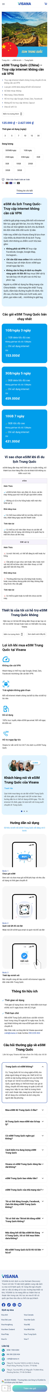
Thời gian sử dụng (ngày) (14, 129)
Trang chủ (6, 60)
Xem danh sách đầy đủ (36, 634)
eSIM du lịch (16, 60)
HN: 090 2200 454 (13, 1354)
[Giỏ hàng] (45, 3)
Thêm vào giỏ (29, 1388)
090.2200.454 (34, 1033)
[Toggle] (43, 1066)
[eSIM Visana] (24, 3)
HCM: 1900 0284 (13, 1350)
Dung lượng (7, 144)
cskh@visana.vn (10, 1033)
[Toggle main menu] (3, 4)
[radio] (5, 136)
